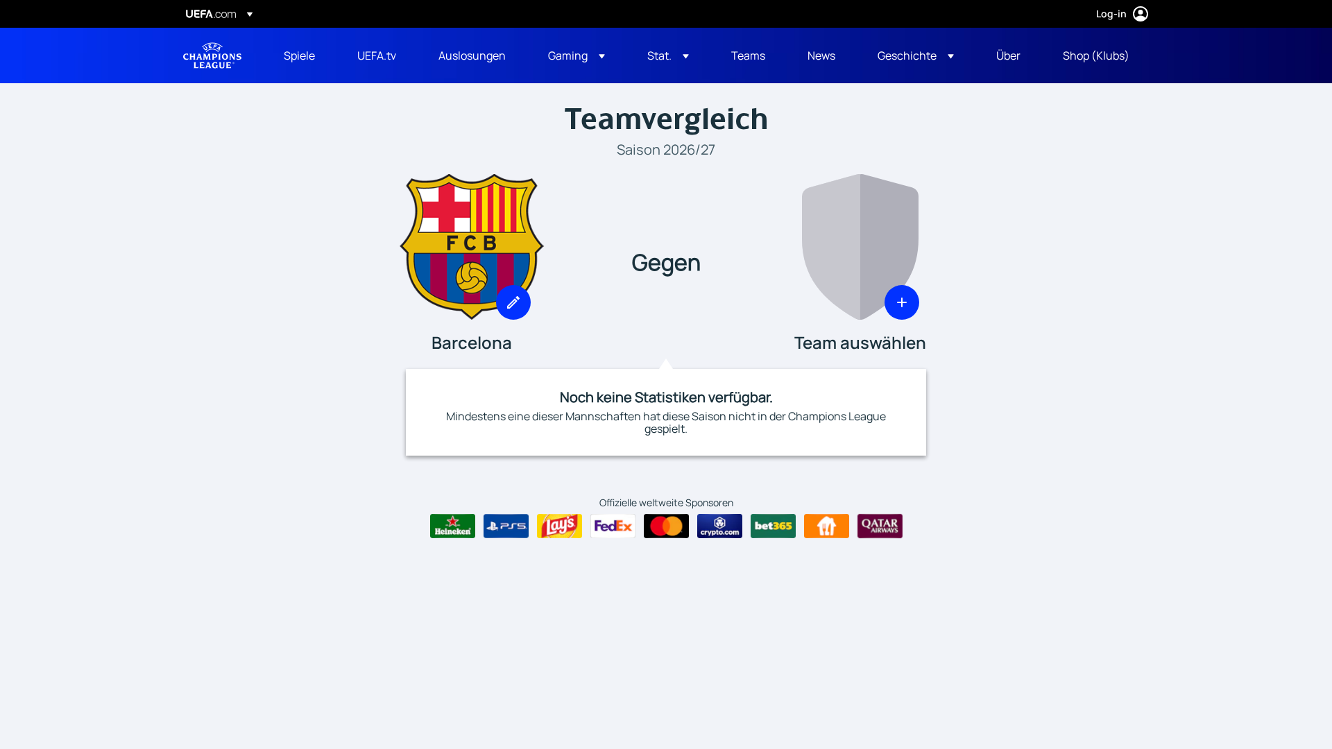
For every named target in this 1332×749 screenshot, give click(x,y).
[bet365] (773, 526)
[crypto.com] (719, 526)
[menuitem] (303, 55)
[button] (576, 55)
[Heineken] (452, 526)
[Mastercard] (666, 526)
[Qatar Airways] (880, 526)
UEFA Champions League (212, 55)
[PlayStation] (506, 526)
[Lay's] (559, 526)
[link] (299, 55)
